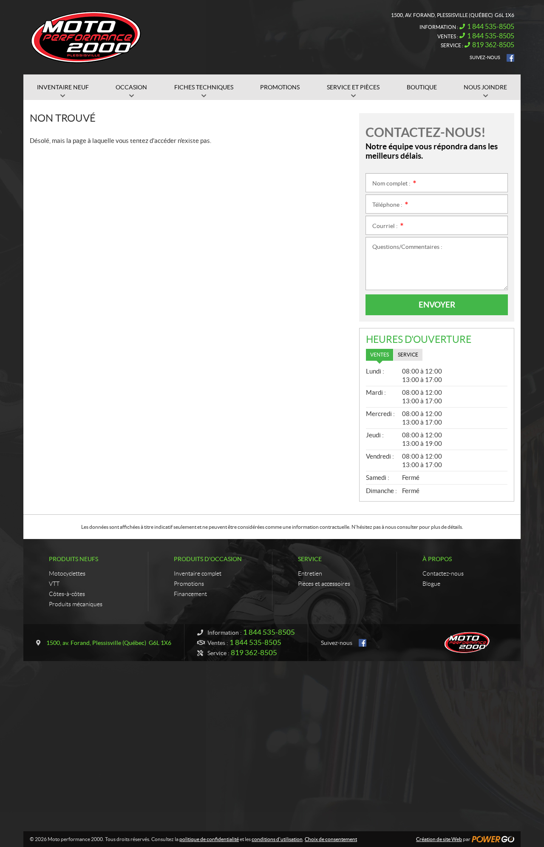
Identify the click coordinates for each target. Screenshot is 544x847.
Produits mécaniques (75, 604)
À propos (437, 559)
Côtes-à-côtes (67, 593)
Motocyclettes (67, 573)
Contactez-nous (443, 573)
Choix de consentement (331, 839)
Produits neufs (73, 559)
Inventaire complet (197, 573)
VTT (54, 583)
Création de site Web (439, 839)
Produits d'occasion (208, 559)
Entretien (310, 573)
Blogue (431, 583)
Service (310, 559)
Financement (190, 593)
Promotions (189, 583)
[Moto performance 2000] (86, 37)
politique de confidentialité (209, 839)
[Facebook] (510, 58)
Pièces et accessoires (324, 583)
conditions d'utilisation (277, 839)
